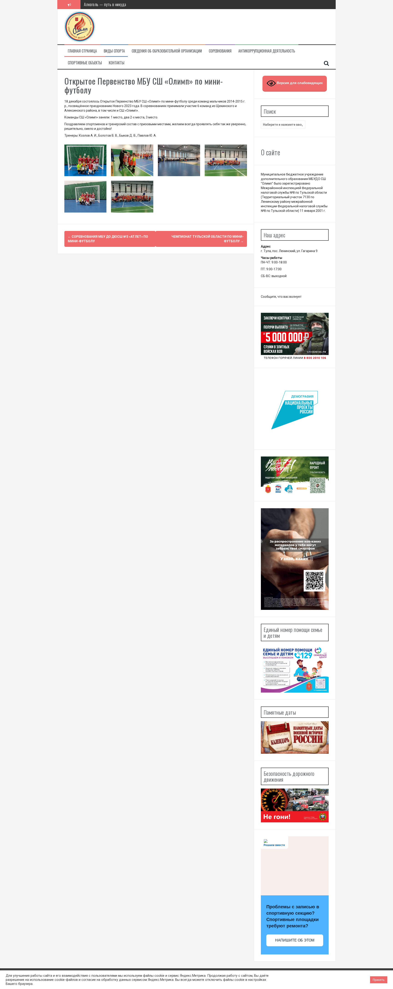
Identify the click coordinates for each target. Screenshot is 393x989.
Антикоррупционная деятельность (266, 51)
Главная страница (82, 51)
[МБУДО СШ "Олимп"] (79, 26)
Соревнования (220, 51)
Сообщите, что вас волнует (281, 296)
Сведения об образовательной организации (167, 51)
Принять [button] (379, 979)
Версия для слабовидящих (299, 83)
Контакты (116, 62)
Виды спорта (114, 51)
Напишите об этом (294, 940)
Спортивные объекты (85, 62)
